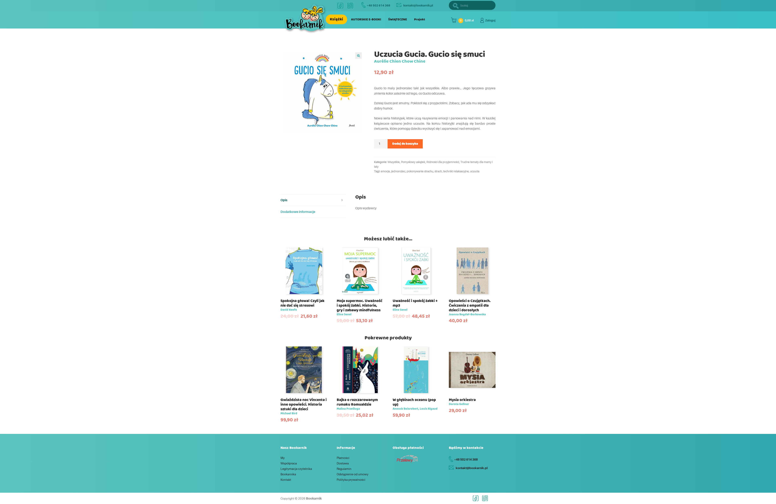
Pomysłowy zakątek (413, 162)
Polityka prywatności (351, 479)
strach (438, 171)
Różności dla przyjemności (442, 162)
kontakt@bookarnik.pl (418, 5)
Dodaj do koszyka (405, 143)
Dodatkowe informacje (297, 212)
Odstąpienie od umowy (352, 474)
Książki (336, 19)
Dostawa (343, 463)
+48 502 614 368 (378, 5)
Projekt (419, 19)
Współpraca (288, 463)
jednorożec (398, 171)
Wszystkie (394, 162)
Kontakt (285, 479)
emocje (385, 171)
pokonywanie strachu (420, 171)
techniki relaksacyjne (456, 171)
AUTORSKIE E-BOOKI (366, 19)
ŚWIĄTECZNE (397, 19)
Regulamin (344, 468)
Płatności (343, 458)
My (282, 458)
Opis (283, 200)
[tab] (313, 200)
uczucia (474, 171)
